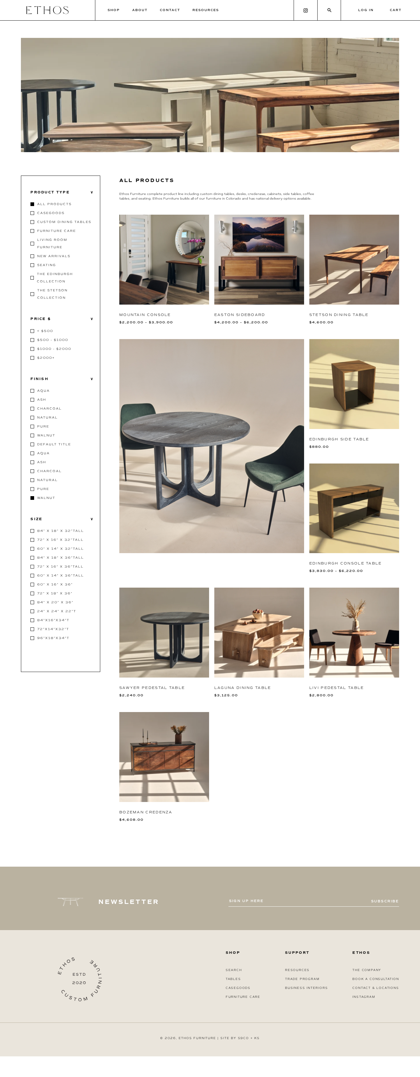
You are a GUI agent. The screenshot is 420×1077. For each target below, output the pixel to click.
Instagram (363, 997)
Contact (170, 10)
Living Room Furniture (52, 243)
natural (47, 480)
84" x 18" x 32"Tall (60, 531)
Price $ (62, 319)
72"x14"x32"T (53, 629)
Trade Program (302, 979)
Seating (46, 265)
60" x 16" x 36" (55, 584)
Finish (62, 379)
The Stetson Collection (52, 294)
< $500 (45, 331)
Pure (43, 426)
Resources (205, 10)
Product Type (62, 192)
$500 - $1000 (52, 340)
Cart (396, 10)
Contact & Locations (375, 988)
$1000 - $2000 (54, 349)
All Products (54, 204)
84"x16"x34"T (53, 620)
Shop (114, 10)
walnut (46, 498)
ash (41, 462)
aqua (43, 453)
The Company (366, 970)
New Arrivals (53, 256)
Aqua (43, 391)
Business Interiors (306, 988)
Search (234, 970)
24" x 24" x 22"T (56, 611)
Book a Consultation (375, 979)
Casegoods (51, 213)
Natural (47, 417)
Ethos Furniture (197, 1038)
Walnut (46, 435)
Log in (366, 10)
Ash (41, 400)
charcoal (49, 471)
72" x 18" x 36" (55, 593)
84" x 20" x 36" (55, 602)
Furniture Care (56, 231)
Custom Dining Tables (64, 222)
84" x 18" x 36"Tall (60, 558)
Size (62, 519)
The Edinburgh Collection (55, 277)
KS (257, 1038)
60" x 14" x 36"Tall (60, 575)
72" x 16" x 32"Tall (60, 540)
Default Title (54, 444)
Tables (233, 979)
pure (43, 489)
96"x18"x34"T (53, 638)
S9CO (243, 1038)
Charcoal (49, 409)
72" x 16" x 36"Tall (60, 567)
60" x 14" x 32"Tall (60, 549)
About (140, 10)
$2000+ (46, 358)
